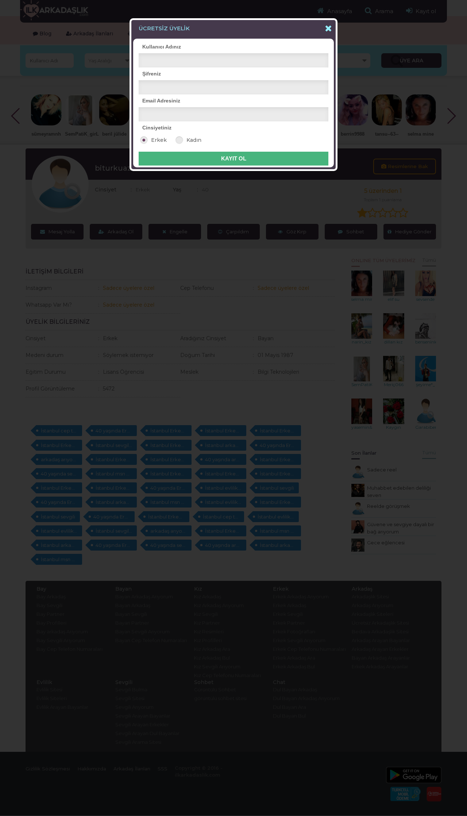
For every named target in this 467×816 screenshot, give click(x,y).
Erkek (159, 140)
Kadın (193, 140)
